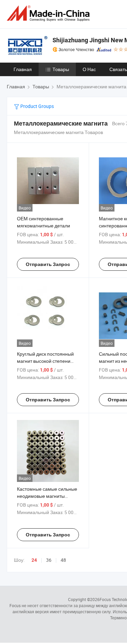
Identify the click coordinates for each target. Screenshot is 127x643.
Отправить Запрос (48, 264)
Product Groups (36, 106)
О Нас (89, 69)
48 (63, 560)
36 (48, 560)
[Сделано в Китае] (49, 13)
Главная (23, 69)
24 (34, 560)
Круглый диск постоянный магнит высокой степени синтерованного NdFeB (45, 361)
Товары (60, 69)
